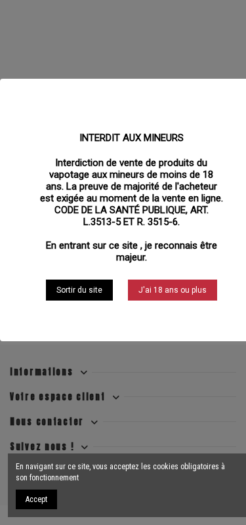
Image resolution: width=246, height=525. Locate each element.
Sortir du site (79, 290)
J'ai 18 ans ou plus (172, 290)
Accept (36, 499)
